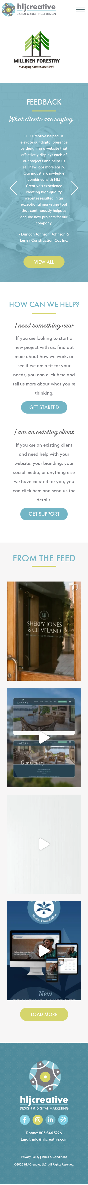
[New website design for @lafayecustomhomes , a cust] (44, 737)
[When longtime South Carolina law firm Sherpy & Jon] (44, 631)
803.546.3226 (50, 1132)
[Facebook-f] (25, 1120)
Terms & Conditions (54, 1157)
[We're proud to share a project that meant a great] (44, 950)
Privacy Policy (30, 1157)
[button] (13, 188)
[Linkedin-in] (50, 1120)
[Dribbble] (63, 1120)
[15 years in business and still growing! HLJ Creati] (44, 844)
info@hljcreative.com (49, 1139)
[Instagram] (38, 1120)
